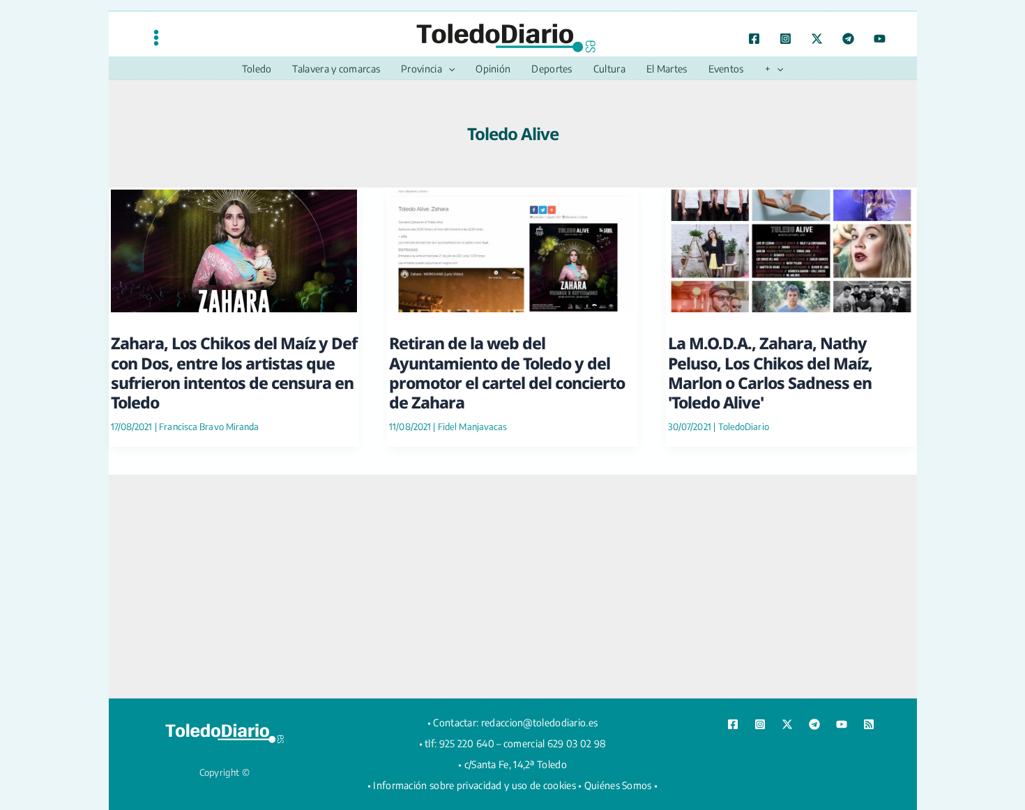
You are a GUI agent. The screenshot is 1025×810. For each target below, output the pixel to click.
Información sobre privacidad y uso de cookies (474, 785)
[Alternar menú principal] (156, 37)
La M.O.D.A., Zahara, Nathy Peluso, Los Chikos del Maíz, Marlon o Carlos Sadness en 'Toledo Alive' (770, 372)
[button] (448, 69)
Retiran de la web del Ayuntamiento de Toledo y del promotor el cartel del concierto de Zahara (507, 372)
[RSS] (868, 724)
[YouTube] (879, 38)
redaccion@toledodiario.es (539, 722)
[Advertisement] (512, 586)
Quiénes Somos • (621, 785)
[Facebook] (754, 38)
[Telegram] (848, 38)
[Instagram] (785, 38)
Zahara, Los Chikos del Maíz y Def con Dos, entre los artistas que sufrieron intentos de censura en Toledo (234, 372)
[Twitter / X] (816, 38)
